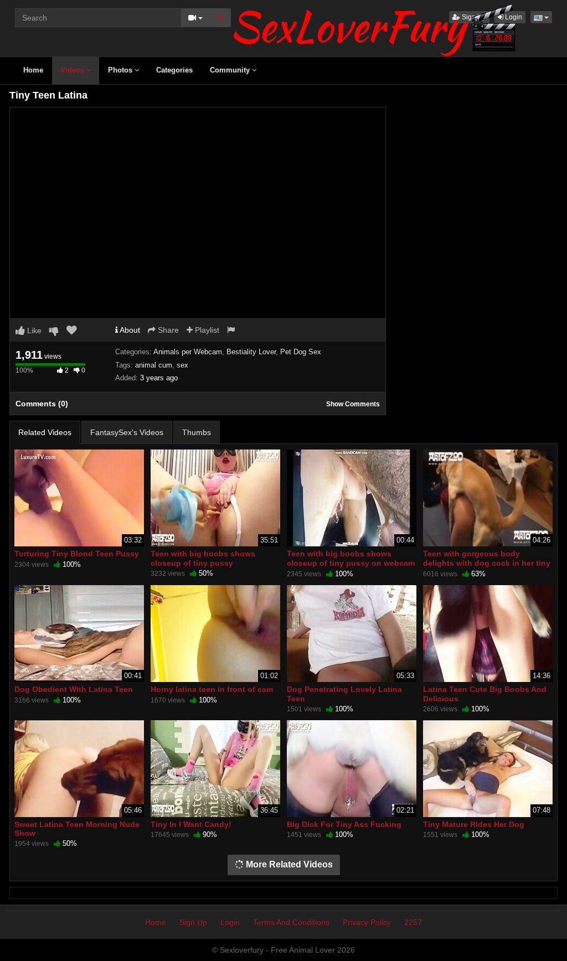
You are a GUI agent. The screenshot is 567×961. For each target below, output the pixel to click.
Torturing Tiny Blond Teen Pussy (76, 553)
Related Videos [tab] (44, 432)
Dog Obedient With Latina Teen (73, 689)
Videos (73, 70)
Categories (174, 70)
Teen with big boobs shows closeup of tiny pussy (203, 558)
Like (33, 330)
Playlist (206, 330)
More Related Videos (288, 864)
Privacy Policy (367, 922)
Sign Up (193, 922)
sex (182, 365)
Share (167, 330)
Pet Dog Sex (300, 352)
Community (231, 70)
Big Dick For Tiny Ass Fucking (344, 824)
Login (230, 922)
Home (33, 70)
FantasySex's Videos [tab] (126, 432)
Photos (121, 70)
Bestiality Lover (251, 352)
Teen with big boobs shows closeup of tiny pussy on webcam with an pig (351, 562)
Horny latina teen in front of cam (212, 689)
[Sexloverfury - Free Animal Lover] (375, 27)
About (129, 330)
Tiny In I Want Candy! (191, 824)
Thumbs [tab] (196, 432)
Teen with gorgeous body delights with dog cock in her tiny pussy (486, 562)
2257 (413, 922)
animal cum (153, 365)
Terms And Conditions (291, 922)
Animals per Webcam (187, 352)
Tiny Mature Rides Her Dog (473, 824)
